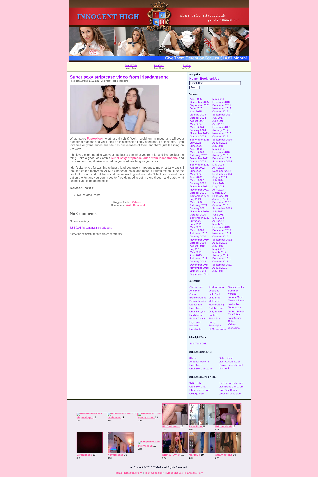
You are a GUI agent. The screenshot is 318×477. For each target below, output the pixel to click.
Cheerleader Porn (199, 390)
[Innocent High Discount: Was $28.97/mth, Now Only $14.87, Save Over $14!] (159, 61)
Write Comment (135, 205)
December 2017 (221, 105)
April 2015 (218, 167)
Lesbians (214, 290)
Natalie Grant (216, 308)
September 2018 (199, 274)
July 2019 (195, 249)
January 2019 (198, 261)
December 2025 (199, 102)
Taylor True (234, 303)
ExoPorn (187, 65)
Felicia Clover (197, 318)
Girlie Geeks (226, 358)
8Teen (193, 358)
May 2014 (218, 186)
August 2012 (219, 242)
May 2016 (218, 148)
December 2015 (221, 158)
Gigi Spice (195, 322)
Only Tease (215, 311)
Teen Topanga (236, 310)
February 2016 (221, 152)
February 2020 (198, 233)
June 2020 (196, 224)
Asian (192, 294)
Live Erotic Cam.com (231, 386)
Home (193, 78)
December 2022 (199, 158)
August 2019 (197, 245)
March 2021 (197, 202)
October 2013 (220, 205)
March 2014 (219, 192)
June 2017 (218, 120)
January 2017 (220, 130)
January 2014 (220, 198)
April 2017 (218, 123)
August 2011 (219, 267)
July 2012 (218, 245)
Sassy (212, 322)
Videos (136, 202)
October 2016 (220, 136)
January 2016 (220, 155)
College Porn (196, 393)
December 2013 (221, 202)
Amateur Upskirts (199, 361)
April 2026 (196, 98)
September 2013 (222, 208)
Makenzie (214, 301)
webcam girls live (230, 393)
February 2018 (221, 102)
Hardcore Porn (194, 472)
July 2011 (217, 270)
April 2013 (218, 220)
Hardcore (194, 325)
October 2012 (220, 236)
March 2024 (197, 127)
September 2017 (222, 114)
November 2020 (199, 211)
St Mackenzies (217, 329)
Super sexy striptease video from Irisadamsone (119, 76)
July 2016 (218, 145)
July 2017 (218, 117)
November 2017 (221, 108)
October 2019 (198, 242)
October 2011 (220, 261)
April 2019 (196, 255)
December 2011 (221, 258)
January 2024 (198, 130)
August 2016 (219, 142)
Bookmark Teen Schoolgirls (114, 81)
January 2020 (198, 236)
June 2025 (196, 108)
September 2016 (222, 139)
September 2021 (199, 195)
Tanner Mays (235, 297)
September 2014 (222, 173)
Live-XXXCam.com (230, 361)
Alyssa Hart (196, 287)
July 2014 (218, 180)
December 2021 (199, 186)
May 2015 (218, 164)
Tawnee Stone (236, 300)
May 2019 (196, 252)
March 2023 (197, 152)
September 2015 (222, 161)
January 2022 (198, 183)
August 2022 (197, 167)
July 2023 (195, 142)
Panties (213, 315)
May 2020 (196, 227)
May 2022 (196, 173)
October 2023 (198, 136)
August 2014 (219, 177)
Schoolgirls (215, 325)
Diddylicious (196, 315)
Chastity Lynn (197, 311)
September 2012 (222, 239)
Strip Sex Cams (228, 390)
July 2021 (195, 198)
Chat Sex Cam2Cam (201, 368)
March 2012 (219, 252)
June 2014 (218, 183)
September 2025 (199, 105)
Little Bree (214, 297)
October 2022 (198, 161)
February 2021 (198, 205)
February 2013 (221, 227)
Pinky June (215, 318)
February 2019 (198, 258)
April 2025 (196, 111)
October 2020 (198, 214)
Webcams (234, 327)
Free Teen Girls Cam (231, 383)
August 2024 (197, 120)
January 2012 (220, 255)
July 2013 (218, 211)
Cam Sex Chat (197, 386)
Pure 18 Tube (131, 65)
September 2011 (222, 264)
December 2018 (199, 264)
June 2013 (218, 214)
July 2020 (195, 220)
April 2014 (218, 189)
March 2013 (219, 224)
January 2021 (198, 208)
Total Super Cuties (234, 319)
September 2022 (199, 164)
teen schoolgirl (154, 472)
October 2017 (220, 111)
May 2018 (218, 98)
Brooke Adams (197, 297)
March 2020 (197, 230)
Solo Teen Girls (198, 343)
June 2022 (196, 170)
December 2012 (221, 230)
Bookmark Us (209, 78)
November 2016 (221, 133)
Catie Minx (195, 308)
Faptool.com (95, 138)
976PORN (195, 383)
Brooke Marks (197, 301)
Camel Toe (195, 304)
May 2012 (218, 249)
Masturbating (216, 304)
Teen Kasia (234, 307)
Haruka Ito (195, 329)
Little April (214, 294)
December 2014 (221, 170)
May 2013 (218, 217)
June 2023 (196, 145)
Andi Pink (194, 290)
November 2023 (199, 133)
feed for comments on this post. (91, 227)
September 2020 (199, 217)
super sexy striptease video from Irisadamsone (144, 158)
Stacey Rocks (236, 287)
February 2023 (198, 155)
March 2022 (197, 180)
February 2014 (221, 195)
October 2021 (198, 192)
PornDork (159, 65)
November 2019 (199, 239)
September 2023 (199, 139)
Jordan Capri (216, 287)
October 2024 (198, 117)
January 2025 (198, 114)
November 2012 (221, 233)
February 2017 (221, 127)
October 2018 (198, 270)
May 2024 (196, 123)
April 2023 (196, 148)
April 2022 (196, 177)
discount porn (133, 472)
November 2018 (199, 267)
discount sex (174, 472)
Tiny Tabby (234, 314)
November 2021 (199, 189)
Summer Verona (233, 292)
